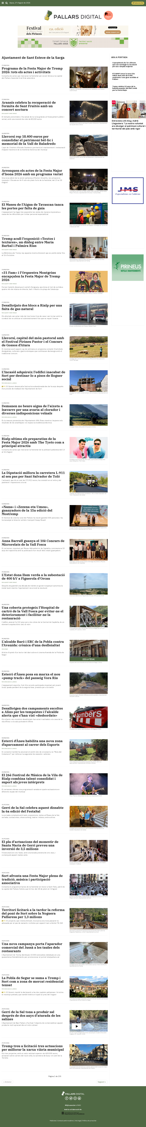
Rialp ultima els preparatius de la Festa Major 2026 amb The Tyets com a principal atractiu (33, 442)
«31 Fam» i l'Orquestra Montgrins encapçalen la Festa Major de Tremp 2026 (31, 276)
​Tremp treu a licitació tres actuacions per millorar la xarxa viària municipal (33, 1048)
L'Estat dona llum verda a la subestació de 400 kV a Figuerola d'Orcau (33, 577)
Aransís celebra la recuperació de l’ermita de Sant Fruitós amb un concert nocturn (29, 106)
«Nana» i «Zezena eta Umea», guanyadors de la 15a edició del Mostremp (27, 510)
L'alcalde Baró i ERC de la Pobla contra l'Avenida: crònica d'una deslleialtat (33, 643)
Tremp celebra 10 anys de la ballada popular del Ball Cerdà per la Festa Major (124, 88)
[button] (137, 3)
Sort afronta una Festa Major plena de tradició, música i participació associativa (32, 879)
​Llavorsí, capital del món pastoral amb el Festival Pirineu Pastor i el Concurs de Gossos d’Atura (33, 341)
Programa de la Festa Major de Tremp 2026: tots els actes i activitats (32, 70)
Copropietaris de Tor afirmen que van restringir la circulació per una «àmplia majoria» (124, 65)
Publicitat (53, 1121)
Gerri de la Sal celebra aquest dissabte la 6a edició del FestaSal (33, 809)
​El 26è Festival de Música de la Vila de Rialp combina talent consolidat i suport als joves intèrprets (32, 778)
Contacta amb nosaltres (65, 1121)
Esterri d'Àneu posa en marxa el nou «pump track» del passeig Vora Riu (31, 676)
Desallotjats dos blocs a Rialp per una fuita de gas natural (32, 307)
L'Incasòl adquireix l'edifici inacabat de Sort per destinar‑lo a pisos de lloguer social (33, 375)
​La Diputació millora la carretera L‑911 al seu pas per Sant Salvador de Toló (33, 474)
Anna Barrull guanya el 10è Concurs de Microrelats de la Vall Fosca (33, 542)
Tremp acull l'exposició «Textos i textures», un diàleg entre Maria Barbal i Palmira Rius (28, 242)
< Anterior (7, 1082)
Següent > (102, 1082)
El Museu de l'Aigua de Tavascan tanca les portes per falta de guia (33, 206)
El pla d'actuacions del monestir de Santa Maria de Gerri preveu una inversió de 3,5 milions (30, 845)
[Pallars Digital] (73, 15)
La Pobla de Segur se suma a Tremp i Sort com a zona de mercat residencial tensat (33, 981)
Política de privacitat (89, 1121)
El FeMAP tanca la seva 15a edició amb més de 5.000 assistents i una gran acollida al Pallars (125, 76)
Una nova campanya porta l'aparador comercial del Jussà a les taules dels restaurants (32, 947)
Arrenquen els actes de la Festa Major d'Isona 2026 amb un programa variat (32, 172)
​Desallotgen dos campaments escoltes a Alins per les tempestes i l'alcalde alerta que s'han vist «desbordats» (32, 712)
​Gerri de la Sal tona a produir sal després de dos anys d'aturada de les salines (31, 1015)
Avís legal (78, 1121)
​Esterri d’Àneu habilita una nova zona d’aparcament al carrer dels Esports (32, 743)
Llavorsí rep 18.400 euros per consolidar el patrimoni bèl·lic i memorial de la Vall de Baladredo (29, 140)
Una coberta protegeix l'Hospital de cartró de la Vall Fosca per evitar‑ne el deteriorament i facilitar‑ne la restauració (32, 612)
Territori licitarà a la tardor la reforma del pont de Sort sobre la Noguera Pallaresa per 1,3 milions (33, 913)
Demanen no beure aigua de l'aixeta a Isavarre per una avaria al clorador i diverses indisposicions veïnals (32, 409)
